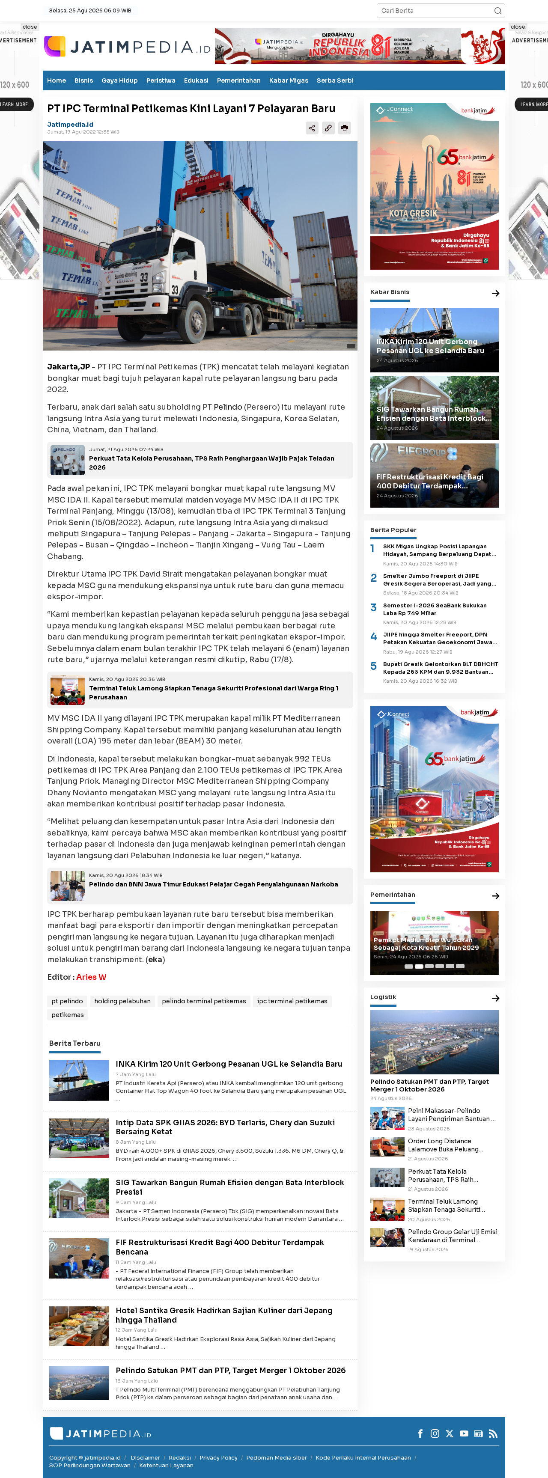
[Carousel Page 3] (429, 966)
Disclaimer (145, 1457)
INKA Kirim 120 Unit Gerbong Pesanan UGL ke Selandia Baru (229, 1064)
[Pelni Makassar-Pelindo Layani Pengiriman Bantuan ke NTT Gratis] (387, 1118)
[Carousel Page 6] (460, 966)
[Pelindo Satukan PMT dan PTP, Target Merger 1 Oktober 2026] (79, 1382)
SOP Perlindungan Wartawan (90, 1465)
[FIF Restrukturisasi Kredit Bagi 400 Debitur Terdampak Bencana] (79, 1258)
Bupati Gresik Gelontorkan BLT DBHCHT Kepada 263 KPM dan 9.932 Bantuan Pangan (440, 668)
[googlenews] (478, 1433)
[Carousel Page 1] (409, 966)
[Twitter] (449, 1433)
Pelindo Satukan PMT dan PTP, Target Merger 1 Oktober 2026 (231, 1370)
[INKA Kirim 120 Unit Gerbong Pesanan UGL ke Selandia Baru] (79, 1080)
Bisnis (83, 80)
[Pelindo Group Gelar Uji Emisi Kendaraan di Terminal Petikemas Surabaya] (387, 1237)
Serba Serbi (335, 80)
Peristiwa (161, 80)
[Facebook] (420, 1433)
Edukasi (196, 80)
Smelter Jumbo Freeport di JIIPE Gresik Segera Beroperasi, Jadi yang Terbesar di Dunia (437, 580)
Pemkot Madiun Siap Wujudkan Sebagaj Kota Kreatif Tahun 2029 (426, 944)
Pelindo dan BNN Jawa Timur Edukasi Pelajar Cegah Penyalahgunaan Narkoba (213, 884)
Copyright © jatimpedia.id (85, 1457)
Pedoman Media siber (276, 1457)
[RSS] (493, 1433)
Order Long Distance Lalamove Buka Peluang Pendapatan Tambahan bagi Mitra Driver (450, 1145)
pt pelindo (67, 1001)
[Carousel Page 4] (439, 966)
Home (56, 80)
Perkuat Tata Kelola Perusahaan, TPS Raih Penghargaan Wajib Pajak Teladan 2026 (446, 1176)
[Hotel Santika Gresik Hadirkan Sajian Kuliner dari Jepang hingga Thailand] (79, 1325)
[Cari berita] (498, 10)
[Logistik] (495, 999)
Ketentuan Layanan (166, 1465)
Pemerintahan (239, 80)
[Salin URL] (328, 127)
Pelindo (228, 407)
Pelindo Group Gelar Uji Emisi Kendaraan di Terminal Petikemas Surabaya (452, 1236)
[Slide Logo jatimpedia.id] (127, 45)
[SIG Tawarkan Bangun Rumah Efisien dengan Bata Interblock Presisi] (79, 1197)
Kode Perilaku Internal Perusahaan (363, 1457)
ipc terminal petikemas (292, 1001)
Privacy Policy (219, 1457)
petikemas (67, 1015)
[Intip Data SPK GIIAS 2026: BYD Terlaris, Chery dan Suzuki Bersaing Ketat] (79, 1138)
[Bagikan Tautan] (312, 127)
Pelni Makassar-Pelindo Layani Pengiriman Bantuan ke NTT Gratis (453, 1115)
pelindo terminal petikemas (204, 1001)
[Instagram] (435, 1433)
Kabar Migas (288, 80)
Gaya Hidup (119, 80)
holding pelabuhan (122, 1001)
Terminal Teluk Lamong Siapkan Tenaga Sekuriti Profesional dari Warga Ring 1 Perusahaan (452, 1206)
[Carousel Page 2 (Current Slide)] (419, 966)
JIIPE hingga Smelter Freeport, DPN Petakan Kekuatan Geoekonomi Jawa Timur (437, 638)
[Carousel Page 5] (450, 966)
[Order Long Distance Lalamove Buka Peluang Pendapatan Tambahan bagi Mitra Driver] (387, 1146)
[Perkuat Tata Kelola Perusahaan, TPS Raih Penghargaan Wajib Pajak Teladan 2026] (387, 1177)
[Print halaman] (344, 127)
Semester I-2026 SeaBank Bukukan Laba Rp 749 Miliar (435, 609)
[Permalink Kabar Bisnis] (495, 294)
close (30, 27)
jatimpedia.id (70, 124)
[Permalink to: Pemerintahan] (495, 896)
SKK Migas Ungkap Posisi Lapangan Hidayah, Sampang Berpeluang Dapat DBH (437, 550)
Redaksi (180, 1457)
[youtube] (464, 1433)
